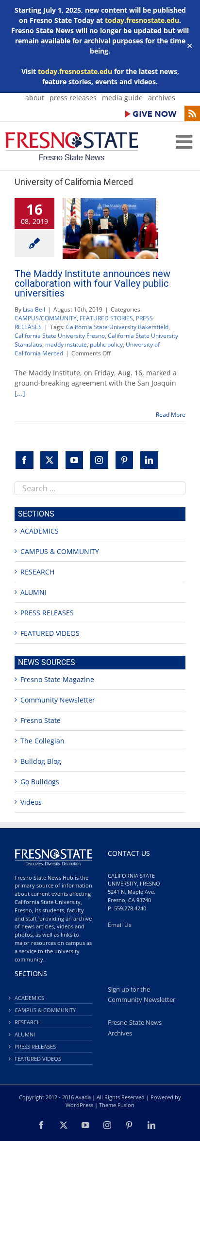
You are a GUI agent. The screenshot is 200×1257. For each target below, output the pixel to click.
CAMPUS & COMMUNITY (59, 551)
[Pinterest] (124, 460)
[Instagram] (99, 460)
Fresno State (40, 720)
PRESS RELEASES (47, 612)
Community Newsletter (57, 699)
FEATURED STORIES (106, 318)
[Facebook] (24, 460)
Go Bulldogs (39, 781)
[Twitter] (49, 460)
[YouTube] (74, 460)
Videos (31, 802)
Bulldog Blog (40, 761)
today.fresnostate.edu (142, 20)
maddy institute (66, 344)
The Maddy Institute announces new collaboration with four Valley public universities (92, 283)
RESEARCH (37, 571)
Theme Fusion (116, 1105)
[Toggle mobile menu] (185, 141)
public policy (106, 344)
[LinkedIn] (149, 460)
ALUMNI (33, 592)
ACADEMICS (39, 531)
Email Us (120, 925)
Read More (170, 414)
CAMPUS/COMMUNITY (46, 318)
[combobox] (100, 488)
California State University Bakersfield (117, 327)
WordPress (79, 1105)
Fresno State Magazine (57, 679)
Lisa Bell (34, 309)
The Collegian (42, 740)
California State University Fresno (60, 336)
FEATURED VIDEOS (50, 633)
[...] (20, 393)
